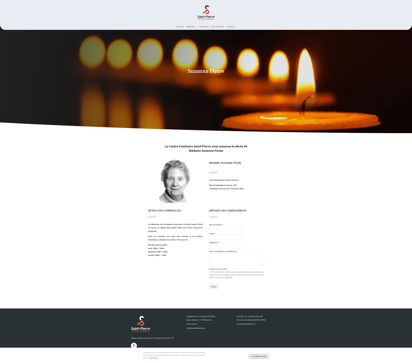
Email (212, 234)
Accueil (180, 27)
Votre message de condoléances (223, 251)
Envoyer (214, 287)
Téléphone (214, 242)
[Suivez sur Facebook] (134, 346)
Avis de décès (218, 27)
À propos (204, 27)
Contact (231, 27)
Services (190, 27)
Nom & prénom (216, 225)
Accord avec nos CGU (218, 269)
